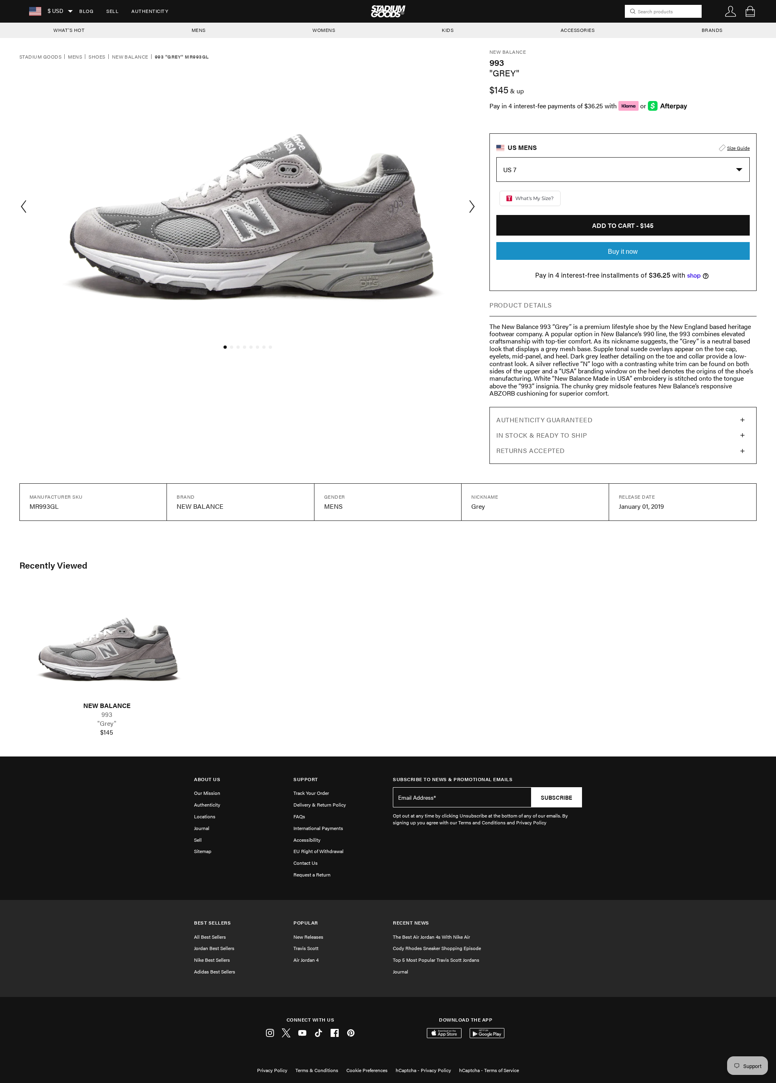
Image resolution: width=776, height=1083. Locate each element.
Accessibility (307, 839)
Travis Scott (305, 948)
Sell (112, 11)
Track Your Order (311, 792)
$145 (106, 732)
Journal (201, 828)
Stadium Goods (40, 57)
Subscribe (556, 797)
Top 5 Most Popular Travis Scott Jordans (436, 959)
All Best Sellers (210, 936)
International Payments (318, 828)
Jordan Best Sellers (214, 948)
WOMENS (323, 30)
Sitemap (202, 851)
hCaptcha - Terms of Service (489, 1070)
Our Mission (207, 792)
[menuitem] (86, 11)
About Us (207, 779)
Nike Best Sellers (212, 959)
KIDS (447, 30)
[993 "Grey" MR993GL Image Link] (106, 643)
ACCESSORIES (578, 30)
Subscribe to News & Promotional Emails (452, 779)
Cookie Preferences (367, 1070)
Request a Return (312, 874)
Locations (204, 816)
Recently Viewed (53, 565)
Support (305, 779)
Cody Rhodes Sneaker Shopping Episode (437, 948)
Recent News (411, 922)
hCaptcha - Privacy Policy (423, 1070)
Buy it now (623, 251)
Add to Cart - (623, 225)
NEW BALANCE (107, 705)
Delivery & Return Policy (319, 804)
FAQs (299, 816)
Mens (75, 57)
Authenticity (149, 11)
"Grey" (106, 723)
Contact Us (305, 862)
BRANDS (712, 30)
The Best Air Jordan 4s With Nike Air (431, 936)
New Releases (308, 936)
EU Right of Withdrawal (318, 851)
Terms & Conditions (316, 1070)
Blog (86, 11)
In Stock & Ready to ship (541, 435)
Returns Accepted (530, 450)
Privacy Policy (272, 1070)
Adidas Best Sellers (214, 971)
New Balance (130, 57)
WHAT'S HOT (68, 30)
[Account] (730, 11)
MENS (199, 30)
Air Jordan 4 (305, 959)
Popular (305, 922)
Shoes (97, 57)
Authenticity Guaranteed (544, 419)
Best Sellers (212, 922)
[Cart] (750, 11)
